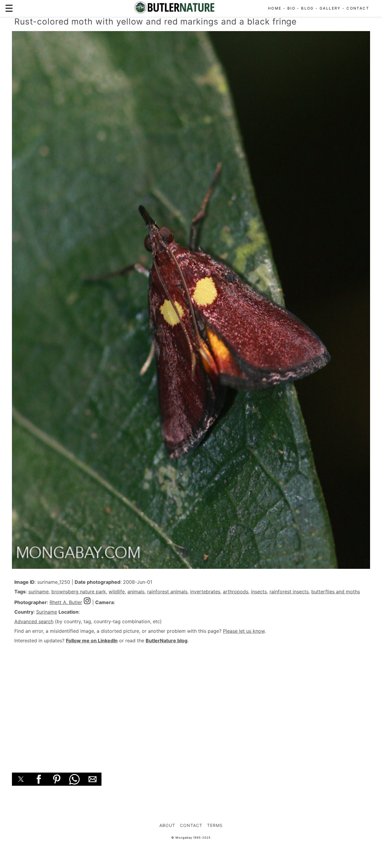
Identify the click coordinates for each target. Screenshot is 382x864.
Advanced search (33, 621)
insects (259, 592)
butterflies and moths (335, 592)
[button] (21, 779)
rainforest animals (167, 592)
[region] (191, 701)
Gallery (330, 8)
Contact (357, 8)
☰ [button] (9, 8)
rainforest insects (289, 592)
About (167, 825)
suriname (38, 592)
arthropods (235, 592)
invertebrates (205, 592)
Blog (307, 8)
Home (275, 8)
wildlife (117, 592)
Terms (215, 825)
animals (135, 592)
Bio (291, 8)
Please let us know (244, 631)
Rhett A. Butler (66, 602)
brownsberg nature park (78, 592)
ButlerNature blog (166, 641)
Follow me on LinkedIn (92, 641)
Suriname (46, 612)
